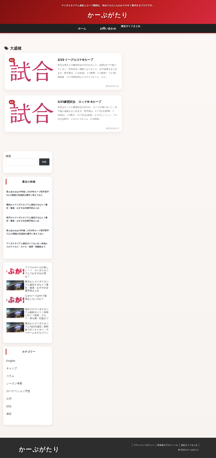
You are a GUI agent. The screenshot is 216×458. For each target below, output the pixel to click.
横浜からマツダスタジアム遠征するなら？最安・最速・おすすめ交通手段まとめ (26, 206)
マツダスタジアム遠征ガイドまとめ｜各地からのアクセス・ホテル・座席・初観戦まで (26, 245)
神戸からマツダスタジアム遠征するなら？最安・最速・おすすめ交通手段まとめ (26, 219)
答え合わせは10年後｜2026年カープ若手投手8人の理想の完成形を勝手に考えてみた (27, 193)
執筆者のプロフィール (167, 445)
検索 (8, 156)
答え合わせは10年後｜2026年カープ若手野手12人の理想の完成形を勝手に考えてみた (27, 232)
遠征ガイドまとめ (130, 26)
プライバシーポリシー (144, 445)
